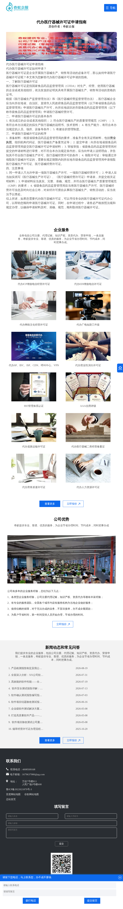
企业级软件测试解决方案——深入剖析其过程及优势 (26, 708)
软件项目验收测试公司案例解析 (26, 722)
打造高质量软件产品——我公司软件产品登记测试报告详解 (26, 715)
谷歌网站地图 (31, 794)
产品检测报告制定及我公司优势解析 (26, 668)
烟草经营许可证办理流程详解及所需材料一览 (26, 729)
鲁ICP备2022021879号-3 (19, 789)
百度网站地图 (13, 794)
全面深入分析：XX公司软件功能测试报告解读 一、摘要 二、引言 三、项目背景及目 (26, 675)
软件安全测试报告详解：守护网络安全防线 (26, 688)
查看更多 (50, 503)
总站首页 (11, 799)
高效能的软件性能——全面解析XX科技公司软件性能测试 (26, 681)
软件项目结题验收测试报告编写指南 (26, 702)
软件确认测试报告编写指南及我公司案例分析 (26, 695)
